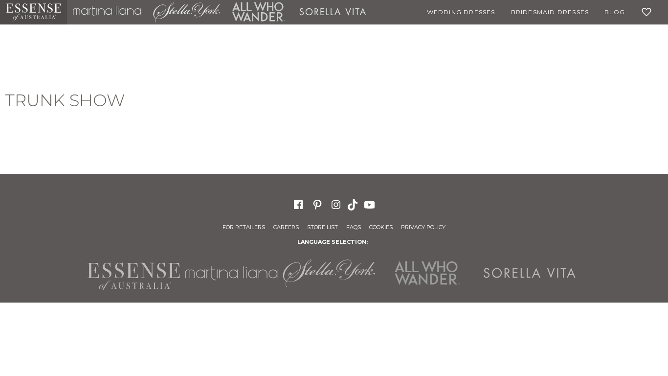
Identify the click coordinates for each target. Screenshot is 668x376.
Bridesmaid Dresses (550, 12)
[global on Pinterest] (317, 204)
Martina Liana (107, 12)
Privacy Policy (423, 227)
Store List (322, 227)
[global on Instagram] (336, 204)
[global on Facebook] (298, 204)
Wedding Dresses (461, 12)
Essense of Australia (33, 12)
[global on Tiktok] (353, 204)
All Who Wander (258, 12)
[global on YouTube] (370, 204)
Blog (614, 12)
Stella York (186, 12)
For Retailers (244, 227)
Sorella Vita (333, 12)
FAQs (353, 227)
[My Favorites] (648, 12)
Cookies (381, 227)
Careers (286, 227)
